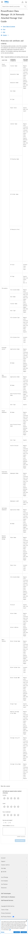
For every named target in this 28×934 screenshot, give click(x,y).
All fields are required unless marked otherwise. (12, 792)
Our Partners (4, 884)
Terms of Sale (4, 909)
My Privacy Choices (6, 916)
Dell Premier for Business (8, 897)
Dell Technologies (6, 893)
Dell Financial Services (7, 900)
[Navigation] (2, 2)
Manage (2, 932)
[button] (22, 2)
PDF (4, 32)
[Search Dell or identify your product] (25, 6)
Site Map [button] (3, 868)
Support (3, 861)
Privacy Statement (6, 913)
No (10, 822)
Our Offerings (4, 877)
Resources (4, 887)
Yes (5, 822)
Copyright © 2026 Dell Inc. (8, 906)
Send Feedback (20, 840)
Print (4, 29)
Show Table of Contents (9, 26)
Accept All (24, 932)
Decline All (17, 932)
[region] (14, 410)
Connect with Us (5, 865)
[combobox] (14, 6)
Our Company (4, 880)
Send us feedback (8, 825)
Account (3, 858)
